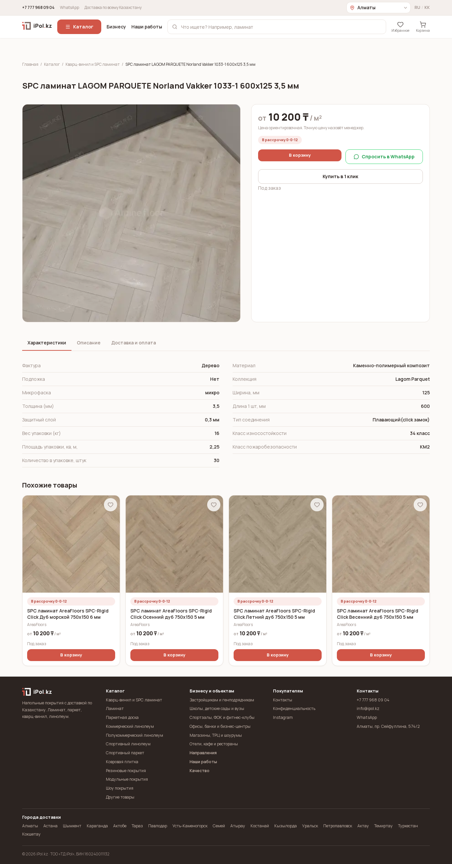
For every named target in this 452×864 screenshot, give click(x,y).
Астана (50, 826)
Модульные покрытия (127, 779)
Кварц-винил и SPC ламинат (93, 64)
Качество (199, 770)
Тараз (137, 826)
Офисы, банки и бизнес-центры (220, 726)
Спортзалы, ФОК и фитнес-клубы (222, 717)
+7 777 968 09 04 (38, 7)
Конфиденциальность (294, 708)
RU (417, 7)
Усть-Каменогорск (189, 826)
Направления (203, 753)
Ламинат (115, 708)
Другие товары (120, 797)
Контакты (282, 700)
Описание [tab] (89, 342)
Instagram (283, 717)
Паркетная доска (122, 717)
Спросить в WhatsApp (388, 156)
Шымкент (72, 826)
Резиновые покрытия (126, 770)
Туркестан (408, 826)
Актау (363, 826)
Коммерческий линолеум (130, 726)
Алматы (30, 826)
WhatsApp (69, 7)
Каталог (83, 26)
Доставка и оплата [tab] (133, 342)
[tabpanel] (226, 413)
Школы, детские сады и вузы (217, 708)
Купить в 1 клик (340, 176)
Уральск (310, 826)
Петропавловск (337, 826)
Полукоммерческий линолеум (134, 735)
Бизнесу (116, 26)
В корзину (300, 155)
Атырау (237, 826)
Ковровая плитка (122, 762)
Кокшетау (31, 834)
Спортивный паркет (125, 753)
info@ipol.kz (368, 708)
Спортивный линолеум (128, 744)
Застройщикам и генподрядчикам (222, 700)
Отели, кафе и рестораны (214, 744)
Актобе (119, 826)
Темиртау (383, 826)
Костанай (259, 826)
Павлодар (157, 826)
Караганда (97, 826)
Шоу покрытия (119, 788)
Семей (219, 826)
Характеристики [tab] (46, 342)
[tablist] (226, 343)
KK (427, 7)
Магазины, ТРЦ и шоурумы (216, 735)
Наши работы (146, 26)
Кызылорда (285, 826)
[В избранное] (110, 504)
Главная (30, 64)
